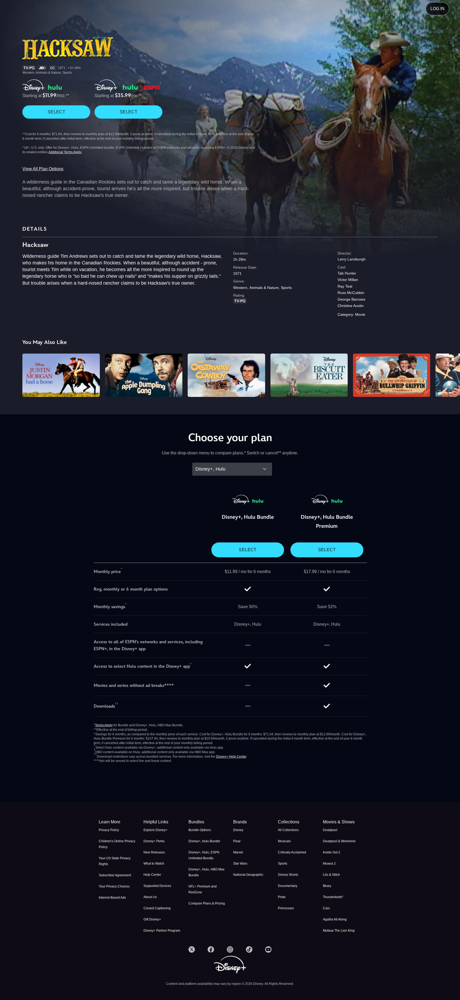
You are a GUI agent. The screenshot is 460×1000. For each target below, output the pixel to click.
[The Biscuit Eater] (309, 375)
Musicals (284, 841)
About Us (150, 897)
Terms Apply (104, 725)
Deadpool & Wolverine (339, 841)
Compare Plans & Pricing (206, 903)
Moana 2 (329, 863)
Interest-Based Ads (112, 897)
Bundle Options (199, 830)
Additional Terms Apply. (65, 152)
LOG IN (437, 8)
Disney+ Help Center (231, 756)
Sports (282, 863)
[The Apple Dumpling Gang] (143, 375)
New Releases (154, 852)
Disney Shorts (288, 875)
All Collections (288, 830)
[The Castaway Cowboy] (226, 375)
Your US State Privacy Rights (114, 861)
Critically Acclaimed (292, 852)
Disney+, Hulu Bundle (204, 841)
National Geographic (248, 875)
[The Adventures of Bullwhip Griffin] (391, 375)
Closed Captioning (157, 908)
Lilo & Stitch (331, 875)
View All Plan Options (42, 169)
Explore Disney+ (155, 830)
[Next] (450, 374)
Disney (238, 830)
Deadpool (330, 830)
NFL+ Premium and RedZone (202, 889)
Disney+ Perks (154, 841)
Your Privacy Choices (114, 886)
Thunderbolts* (333, 897)
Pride (282, 897)
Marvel (238, 852)
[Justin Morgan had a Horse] (61, 375)
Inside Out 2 (331, 852)
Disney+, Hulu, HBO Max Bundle (206, 872)
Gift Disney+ (152, 919)
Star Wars (240, 863)
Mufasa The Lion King (339, 930)
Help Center (152, 875)
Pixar (237, 841)
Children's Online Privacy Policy (117, 844)
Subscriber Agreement (115, 875)
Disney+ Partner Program (161, 930)
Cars (326, 908)
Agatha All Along (335, 919)
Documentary (287, 886)
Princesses (286, 908)
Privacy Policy (109, 830)
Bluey (327, 886)
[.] (191, 949)
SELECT (56, 112)
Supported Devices (157, 886)
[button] (162, 822)
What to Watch (153, 863)
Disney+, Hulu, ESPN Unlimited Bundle (203, 855)
